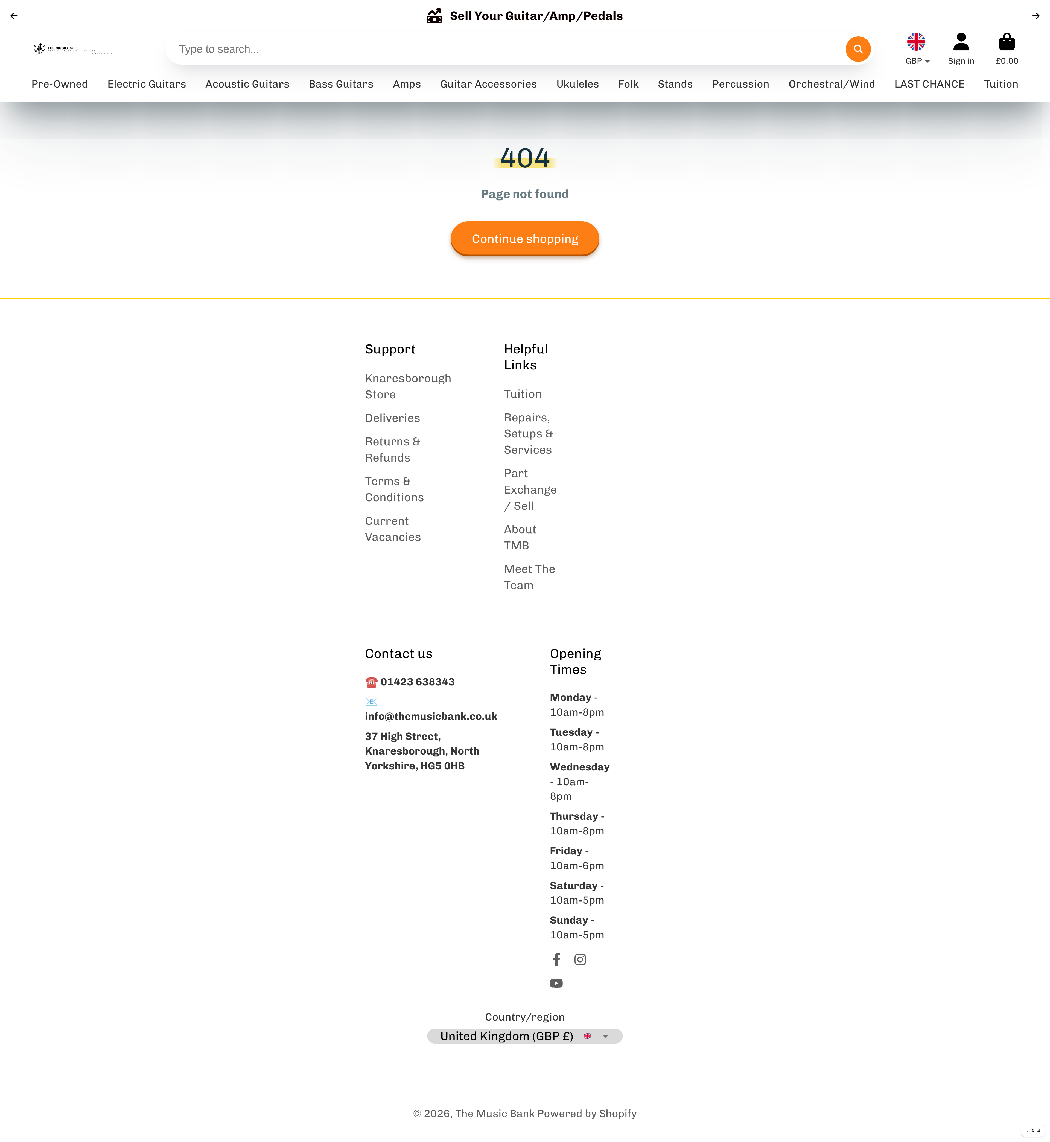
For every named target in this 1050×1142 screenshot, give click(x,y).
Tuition (523, 394)
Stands (675, 84)
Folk (628, 84)
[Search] (858, 49)
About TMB (520, 537)
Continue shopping (525, 238)
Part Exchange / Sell (530, 489)
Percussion (740, 84)
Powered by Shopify (587, 1113)
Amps (407, 84)
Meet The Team (529, 577)
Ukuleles (577, 84)
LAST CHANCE (929, 84)
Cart (1007, 49)
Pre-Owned (59, 84)
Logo (72, 49)
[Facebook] (556, 959)
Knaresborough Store (408, 386)
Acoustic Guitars (247, 84)
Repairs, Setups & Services (528, 433)
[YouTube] (556, 983)
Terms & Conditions (394, 489)
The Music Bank (495, 1113)
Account (961, 49)
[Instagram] (580, 959)
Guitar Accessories (488, 84)
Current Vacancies (393, 529)
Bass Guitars (341, 84)
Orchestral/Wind (832, 84)
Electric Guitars (146, 84)
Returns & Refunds (392, 449)
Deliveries (392, 418)
